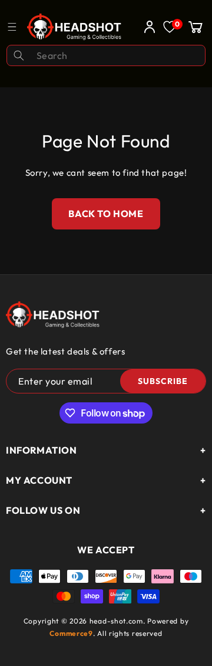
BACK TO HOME (105, 213)
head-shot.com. (119, 620)
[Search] (19, 55)
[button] (195, 26)
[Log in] (147, 26)
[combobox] (106, 55)
